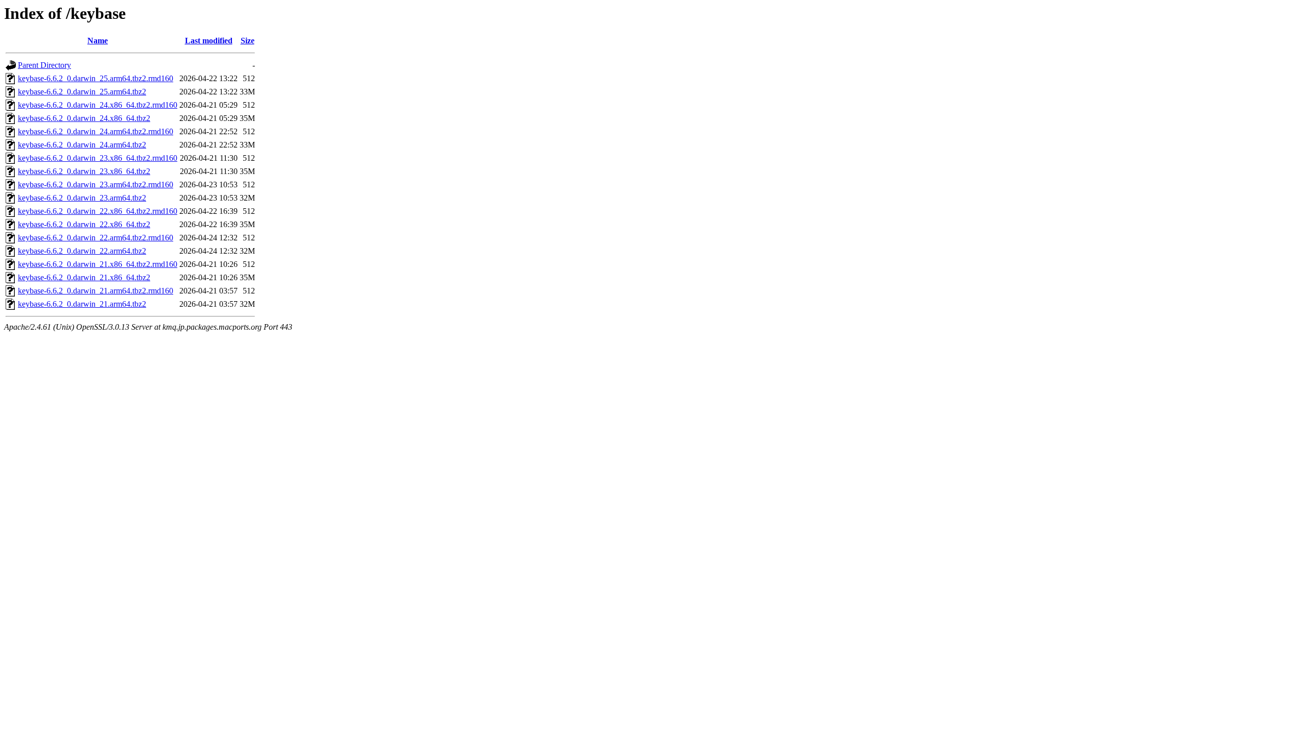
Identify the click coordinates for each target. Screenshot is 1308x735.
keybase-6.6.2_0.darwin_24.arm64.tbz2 (82, 144)
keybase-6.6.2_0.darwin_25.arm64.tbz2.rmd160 (95, 78)
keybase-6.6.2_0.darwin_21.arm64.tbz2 (82, 304)
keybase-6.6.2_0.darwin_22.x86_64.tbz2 (84, 224)
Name (97, 40)
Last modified (208, 40)
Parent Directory (44, 65)
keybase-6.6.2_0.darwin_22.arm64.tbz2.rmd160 (95, 237)
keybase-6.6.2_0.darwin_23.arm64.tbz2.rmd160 (95, 184)
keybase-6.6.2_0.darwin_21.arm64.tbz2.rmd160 (95, 290)
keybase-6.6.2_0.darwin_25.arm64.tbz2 (82, 91)
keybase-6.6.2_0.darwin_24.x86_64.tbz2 (84, 118)
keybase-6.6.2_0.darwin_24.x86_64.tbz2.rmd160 (97, 105)
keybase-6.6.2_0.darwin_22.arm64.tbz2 (82, 251)
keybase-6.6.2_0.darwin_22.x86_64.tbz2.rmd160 (97, 211)
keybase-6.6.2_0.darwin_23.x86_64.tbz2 (84, 171)
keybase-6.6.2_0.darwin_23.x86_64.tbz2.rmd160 (97, 158)
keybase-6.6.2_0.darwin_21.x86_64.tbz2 (84, 277)
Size (247, 40)
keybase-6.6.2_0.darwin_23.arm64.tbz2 (82, 197)
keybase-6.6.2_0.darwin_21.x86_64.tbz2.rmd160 (97, 264)
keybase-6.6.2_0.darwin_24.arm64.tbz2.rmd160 (95, 131)
